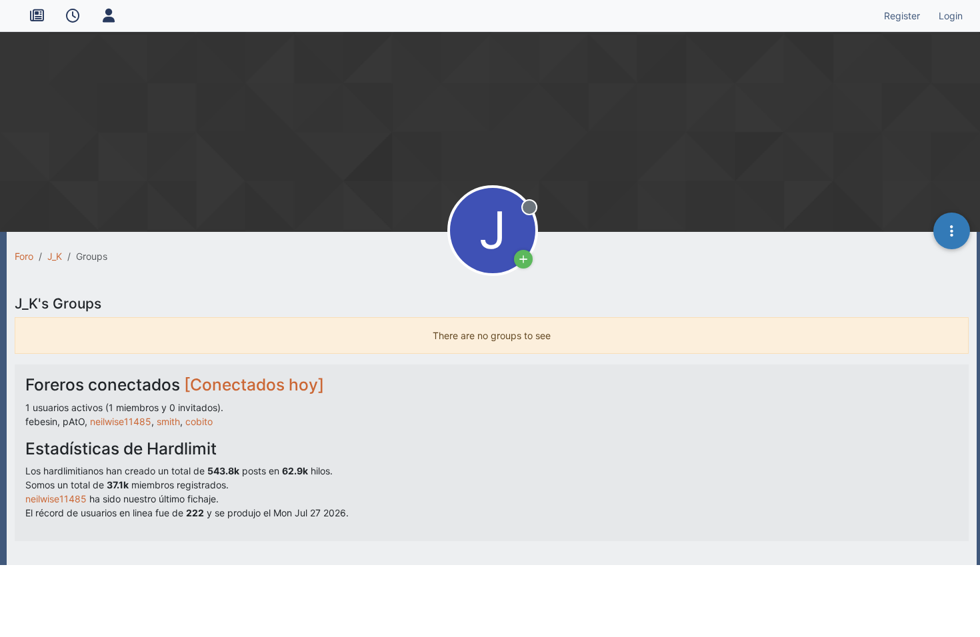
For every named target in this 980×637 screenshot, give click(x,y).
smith (168, 421)
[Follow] (523, 259)
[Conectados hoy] (254, 384)
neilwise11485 (120, 421)
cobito (199, 421)
